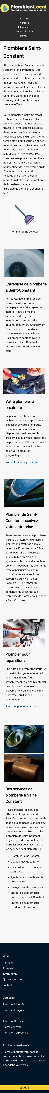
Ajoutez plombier (24, 31)
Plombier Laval (11, 1027)
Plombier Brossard (13, 1021)
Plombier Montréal (13, 1004)
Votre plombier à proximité (21, 462)
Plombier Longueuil (14, 1010)
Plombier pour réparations (21, 706)
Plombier (24, 18)
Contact (24, 36)
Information (24, 27)
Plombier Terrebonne (15, 1032)
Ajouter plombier (12, 979)
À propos (24, 22)
